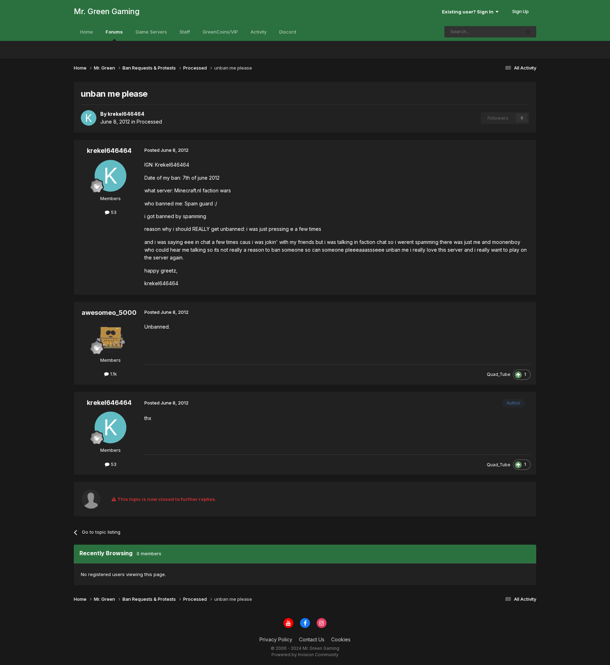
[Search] (528, 31)
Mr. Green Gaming (106, 11)
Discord (287, 32)
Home (86, 32)
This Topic (500, 31)
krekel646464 (109, 150)
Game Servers (151, 32)
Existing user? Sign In (469, 11)
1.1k (113, 374)
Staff (185, 32)
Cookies (341, 639)
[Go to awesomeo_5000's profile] (110, 337)
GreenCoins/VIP (220, 32)
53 (112, 212)
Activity (259, 32)
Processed (149, 122)
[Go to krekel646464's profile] (88, 118)
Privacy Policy (275, 639)
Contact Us (311, 639)
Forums (114, 32)
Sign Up (520, 11)
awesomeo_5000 (109, 312)
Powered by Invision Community (305, 654)
